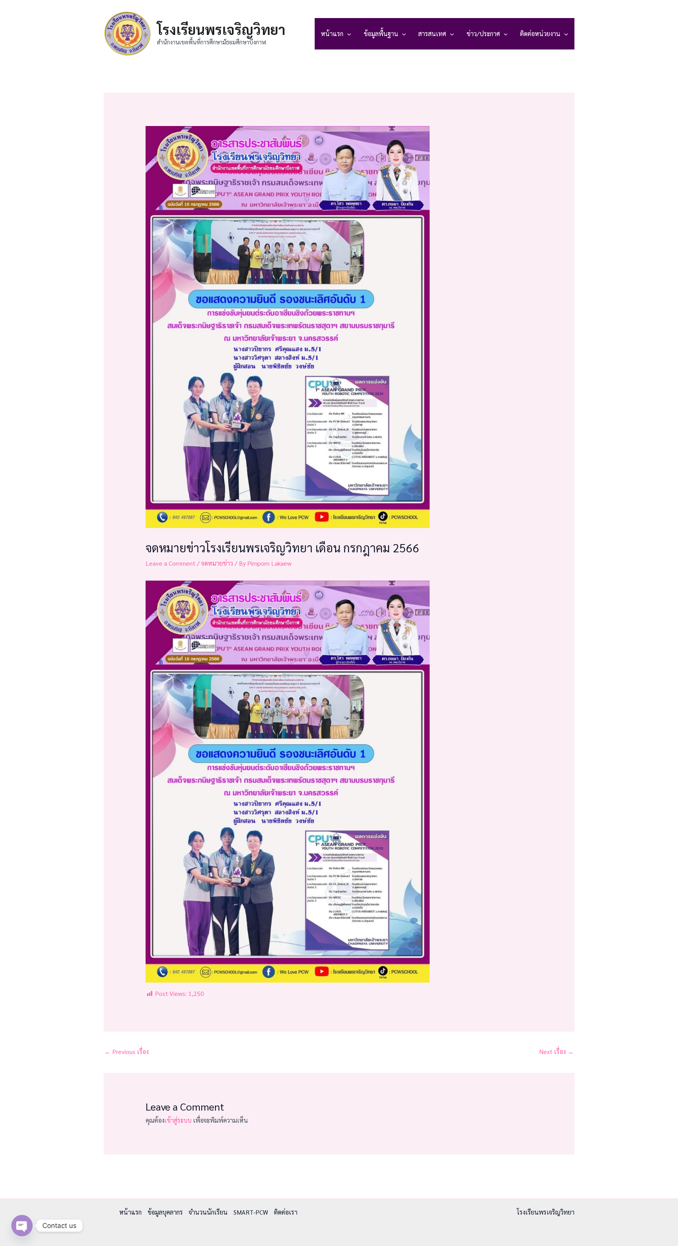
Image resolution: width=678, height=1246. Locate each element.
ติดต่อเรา (285, 1212)
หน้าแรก (332, 33)
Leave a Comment (170, 563)
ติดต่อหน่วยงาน (540, 33)
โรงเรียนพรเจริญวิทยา (221, 29)
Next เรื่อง (556, 1051)
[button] (347, 33)
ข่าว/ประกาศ (483, 33)
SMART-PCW (250, 1212)
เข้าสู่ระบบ (177, 1120)
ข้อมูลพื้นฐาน (381, 33)
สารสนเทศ (432, 33)
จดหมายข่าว (217, 563)
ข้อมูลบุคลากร (165, 1212)
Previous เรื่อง (126, 1051)
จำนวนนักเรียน (208, 1212)
